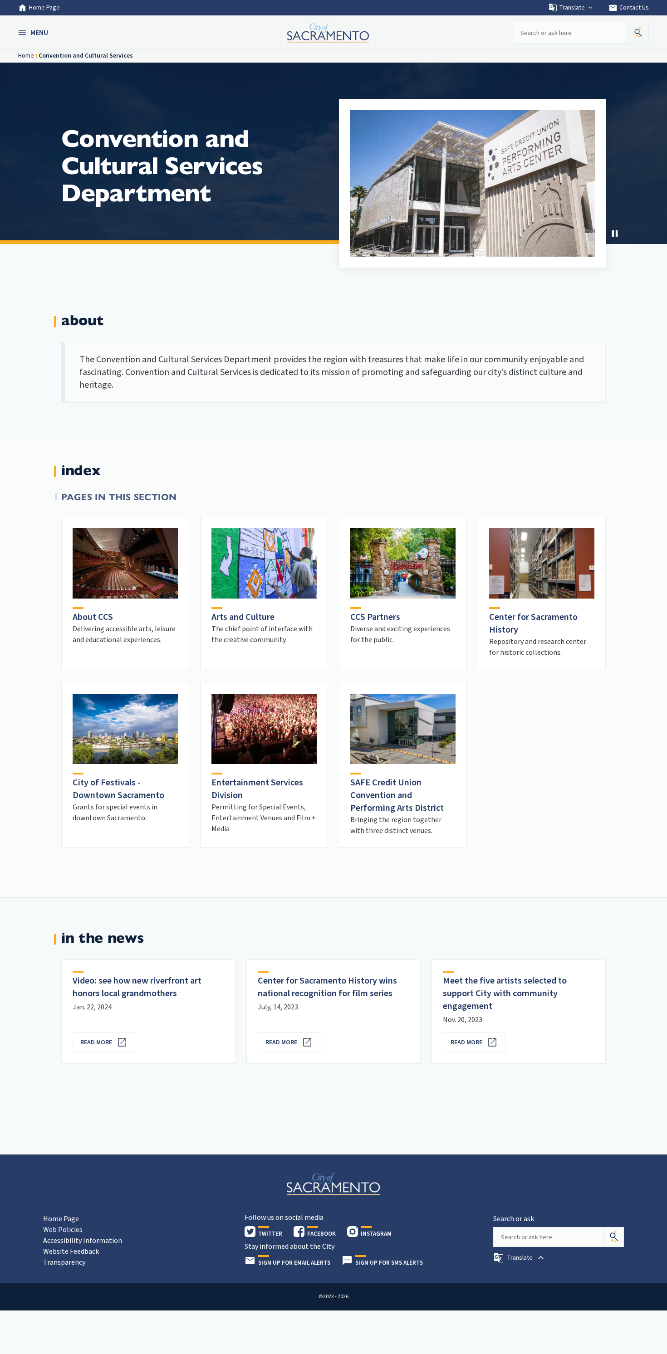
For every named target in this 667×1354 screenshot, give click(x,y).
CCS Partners (375, 617)
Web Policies (63, 1230)
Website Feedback (71, 1252)
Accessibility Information (82, 1241)
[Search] (614, 1237)
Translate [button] (572, 7)
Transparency (64, 1262)
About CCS (93, 617)
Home (26, 55)
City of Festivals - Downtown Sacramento (118, 789)
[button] (34, 32)
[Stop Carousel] (614, 233)
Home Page (44, 7)
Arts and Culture (243, 617)
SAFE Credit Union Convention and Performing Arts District (397, 795)
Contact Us (628, 7)
